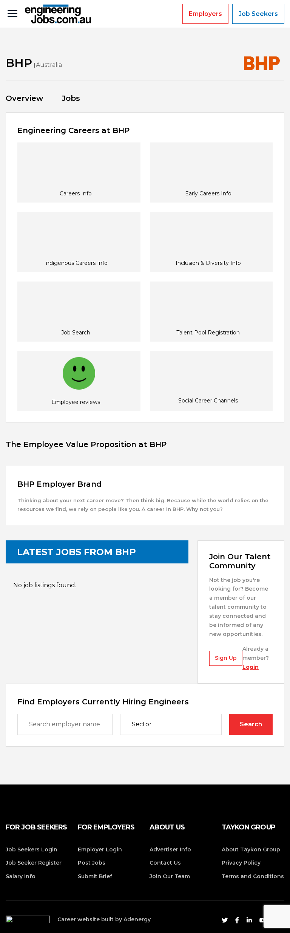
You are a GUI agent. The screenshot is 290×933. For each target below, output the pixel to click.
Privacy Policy (241, 862)
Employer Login (100, 849)
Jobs (71, 98)
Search (251, 724)
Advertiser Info (170, 849)
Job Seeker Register (34, 862)
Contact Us (165, 862)
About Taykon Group (251, 849)
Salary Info (20, 876)
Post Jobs (91, 862)
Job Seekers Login (31, 849)
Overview (24, 98)
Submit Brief (95, 876)
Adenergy (137, 919)
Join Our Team (170, 876)
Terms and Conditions (253, 876)
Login (250, 667)
